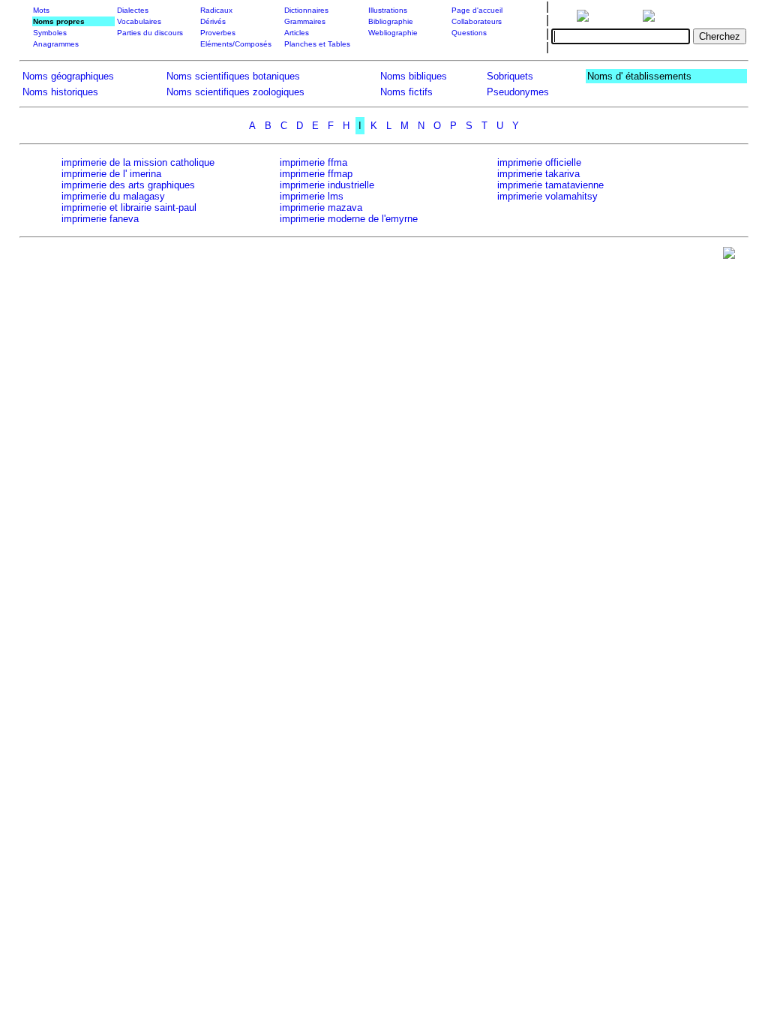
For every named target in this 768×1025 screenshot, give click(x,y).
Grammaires (305, 21)
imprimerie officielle (539, 162)
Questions (469, 33)
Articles (296, 33)
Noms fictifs (406, 92)
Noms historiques (60, 92)
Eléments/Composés (236, 44)
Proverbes (218, 33)
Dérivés (213, 21)
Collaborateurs (477, 21)
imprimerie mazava (321, 207)
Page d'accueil (477, 10)
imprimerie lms (312, 196)
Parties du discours (150, 33)
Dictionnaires (306, 10)
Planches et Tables (317, 44)
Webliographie (393, 33)
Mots (41, 10)
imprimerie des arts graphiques (128, 185)
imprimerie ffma (313, 162)
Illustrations (387, 10)
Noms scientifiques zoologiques (235, 92)
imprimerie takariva (538, 173)
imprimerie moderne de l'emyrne (349, 218)
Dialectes (132, 10)
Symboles (50, 33)
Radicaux (216, 10)
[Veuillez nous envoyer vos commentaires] (729, 256)
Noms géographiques (68, 76)
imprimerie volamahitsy (547, 196)
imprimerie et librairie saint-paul (129, 207)
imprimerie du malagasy (113, 196)
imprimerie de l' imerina (111, 173)
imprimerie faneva (100, 218)
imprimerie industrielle (327, 185)
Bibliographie (390, 21)
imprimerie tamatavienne (550, 185)
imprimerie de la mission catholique (138, 162)
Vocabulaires (139, 21)
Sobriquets (510, 76)
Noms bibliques (413, 76)
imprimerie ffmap (316, 173)
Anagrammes (56, 44)
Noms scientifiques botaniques (233, 76)
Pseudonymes (518, 92)
